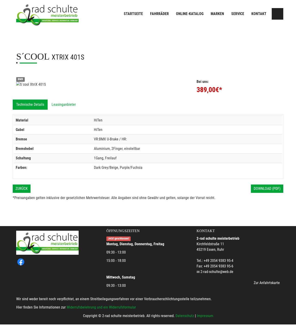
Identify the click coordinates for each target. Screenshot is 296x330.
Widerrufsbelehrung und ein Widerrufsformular (101, 307)
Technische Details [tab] (30, 104)
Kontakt (258, 14)
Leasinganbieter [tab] (64, 104)
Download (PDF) (267, 188)
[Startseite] (47, 14)
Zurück (21, 188)
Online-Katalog (190, 14)
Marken (217, 14)
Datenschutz (185, 316)
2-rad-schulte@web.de (216, 271)
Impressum (205, 316)
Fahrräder (159, 14)
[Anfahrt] (277, 14)
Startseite (133, 14)
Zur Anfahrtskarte (267, 283)
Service (237, 14)
